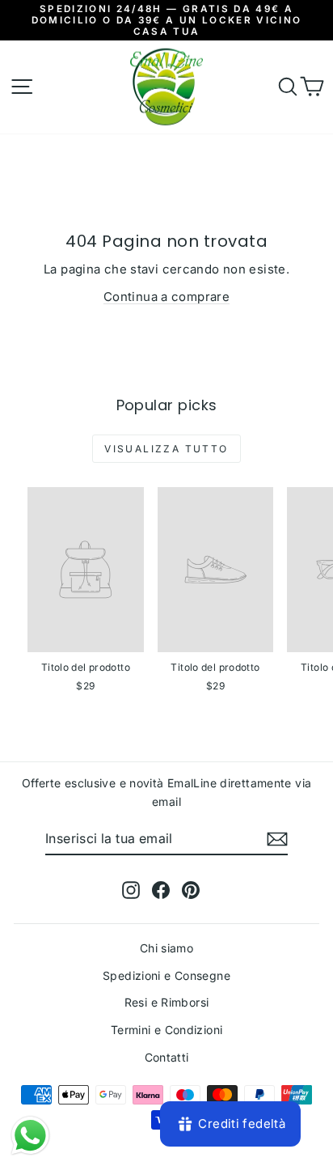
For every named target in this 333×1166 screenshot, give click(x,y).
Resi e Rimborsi (166, 1002)
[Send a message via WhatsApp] (30, 1135)
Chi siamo (166, 948)
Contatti (167, 1057)
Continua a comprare (166, 296)
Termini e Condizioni (167, 1030)
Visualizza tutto (166, 449)
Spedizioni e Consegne (166, 975)
